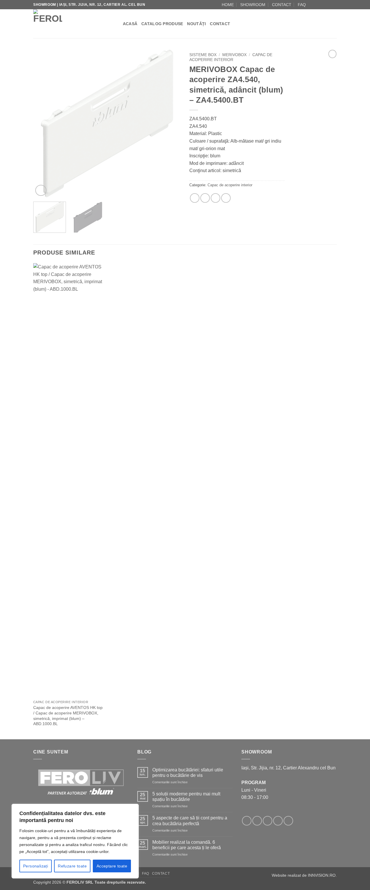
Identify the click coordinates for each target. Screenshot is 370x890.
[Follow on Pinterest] (288, 820)
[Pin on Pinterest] (215, 198)
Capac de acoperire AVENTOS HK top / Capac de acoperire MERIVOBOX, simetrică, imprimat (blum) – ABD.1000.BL (68, 715)
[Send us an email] (323, 5)
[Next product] (332, 54)
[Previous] (43, 123)
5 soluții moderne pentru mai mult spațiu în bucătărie (186, 796)
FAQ (302, 4)
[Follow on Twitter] (267, 820)
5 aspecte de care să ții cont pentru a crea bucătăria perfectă (189, 820)
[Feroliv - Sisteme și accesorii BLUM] (69, 23)
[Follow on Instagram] (317, 5)
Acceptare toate (112, 866)
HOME (228, 4)
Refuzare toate (72, 866)
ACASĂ (130, 23)
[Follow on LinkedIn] (334, 5)
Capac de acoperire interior (230, 57)
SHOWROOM (252, 4)
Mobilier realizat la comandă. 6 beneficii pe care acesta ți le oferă (186, 845)
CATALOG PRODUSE (162, 23)
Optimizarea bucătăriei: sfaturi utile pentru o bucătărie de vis (187, 772)
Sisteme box (203, 55)
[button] (41, 190)
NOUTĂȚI (196, 23)
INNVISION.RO (322, 875)
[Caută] (116, 24)
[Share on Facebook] (194, 198)
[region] (75, 841)
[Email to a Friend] (205, 198)
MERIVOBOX (234, 55)
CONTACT (281, 4)
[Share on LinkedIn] (226, 198)
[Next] (170, 123)
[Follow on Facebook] (312, 5)
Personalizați (35, 866)
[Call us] (328, 5)
